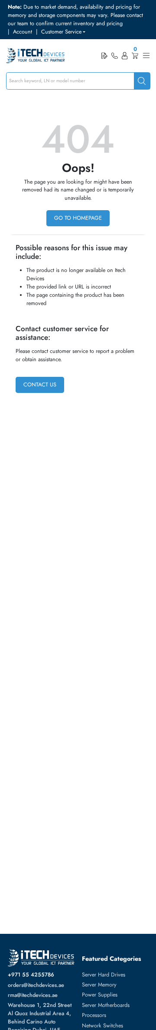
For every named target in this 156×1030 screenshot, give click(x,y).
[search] (142, 81)
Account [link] (22, 32)
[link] (114, 55)
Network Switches (102, 1026)
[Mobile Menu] (146, 55)
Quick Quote (104, 55)
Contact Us (39, 385)
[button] (63, 32)
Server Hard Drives (103, 975)
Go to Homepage (78, 218)
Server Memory (99, 985)
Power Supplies (99, 995)
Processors (94, 1015)
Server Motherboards (106, 1005)
